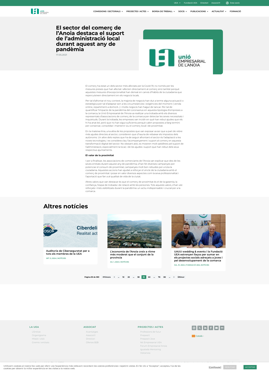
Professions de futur (150, 331)
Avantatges (92, 331)
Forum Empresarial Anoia (153, 346)
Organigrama (39, 335)
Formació (235, 11)
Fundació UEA (190, 3)
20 (129, 277)
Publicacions (198, 11)
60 (149, 277)
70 (159, 277)
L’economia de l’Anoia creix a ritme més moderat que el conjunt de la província (132, 254)
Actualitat (218, 11)
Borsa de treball (162, 11)
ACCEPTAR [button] (250, 367)
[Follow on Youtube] (216, 328)
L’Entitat (36, 331)
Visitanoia (145, 353)
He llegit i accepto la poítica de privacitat (176, 304)
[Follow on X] (199, 328)
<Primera (106, 277)
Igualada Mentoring (150, 349)
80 (165, 277)
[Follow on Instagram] (194, 328)
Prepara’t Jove (147, 338)
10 (123, 277)
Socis (181, 11)
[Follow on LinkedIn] (205, 328)
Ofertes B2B (92, 342)
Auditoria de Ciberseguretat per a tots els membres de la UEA (68, 252)
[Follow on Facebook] (211, 328)
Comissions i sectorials (106, 11)
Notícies (62, 258)
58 (138, 277)
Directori (204, 3)
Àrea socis (235, 3)
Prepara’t (145, 335)
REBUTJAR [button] (230, 367)
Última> (181, 277)
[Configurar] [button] (215, 367)
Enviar (219, 308)
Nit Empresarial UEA (151, 342)
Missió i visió (38, 338)
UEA (176, 3)
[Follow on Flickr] (222, 328)
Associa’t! (215, 3)
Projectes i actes (136, 11)
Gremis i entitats (40, 342)
